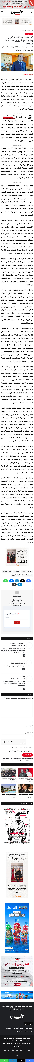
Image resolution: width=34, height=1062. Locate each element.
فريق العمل (23, 1043)
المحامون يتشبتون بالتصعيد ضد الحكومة (9, 779)
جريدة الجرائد (8, 1028)
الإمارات (16, 571)
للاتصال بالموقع (6, 1043)
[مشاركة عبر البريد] (14, 584)
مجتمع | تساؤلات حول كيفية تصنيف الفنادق (9, 795)
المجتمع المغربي (28, 1028)
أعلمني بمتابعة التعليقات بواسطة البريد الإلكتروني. (20, 747)
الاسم (31, 719)
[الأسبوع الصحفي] (17, 12)
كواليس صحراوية (19, 1031)
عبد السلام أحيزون (17, 575)
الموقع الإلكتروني (29, 733)
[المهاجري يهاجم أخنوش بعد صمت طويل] (25, 772)
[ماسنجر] (11, 580)
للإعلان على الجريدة (17, 1046)
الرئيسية (30, 30)
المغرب (21, 1028)
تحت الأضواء (6, 571)
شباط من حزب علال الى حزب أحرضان (26, 795)
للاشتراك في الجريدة (15, 1043)
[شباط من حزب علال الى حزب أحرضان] (25, 788)
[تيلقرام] (19, 584)
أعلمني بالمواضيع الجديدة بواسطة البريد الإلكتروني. (20, 751)
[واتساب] (5, 580)
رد (24, 655)
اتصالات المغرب (26, 571)
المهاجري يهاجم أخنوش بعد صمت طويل (26, 779)
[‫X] (22, 580)
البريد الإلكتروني (29, 726)
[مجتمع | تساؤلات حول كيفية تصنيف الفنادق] (8, 788)
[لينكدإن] (17, 580)
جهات (31, 1031)
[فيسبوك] (28, 580)
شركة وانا (28, 575)
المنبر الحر (16, 1028)
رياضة (26, 1031)
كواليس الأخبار (24, 30)
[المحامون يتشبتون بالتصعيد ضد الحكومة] (8, 772)
